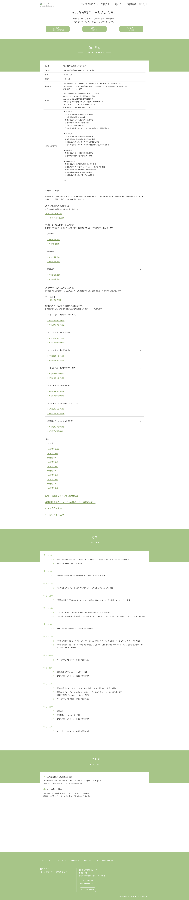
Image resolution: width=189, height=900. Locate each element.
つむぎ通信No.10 (53, 449)
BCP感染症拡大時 (53, 508)
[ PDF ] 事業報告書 (53, 261)
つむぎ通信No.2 (52, 484)
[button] (58, 29)
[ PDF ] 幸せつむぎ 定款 (53, 213)
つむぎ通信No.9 (52, 453)
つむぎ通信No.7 (52, 462)
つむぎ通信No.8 (52, 458)
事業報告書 (55, 239)
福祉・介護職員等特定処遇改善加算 (61, 496)
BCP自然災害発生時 (54, 515)
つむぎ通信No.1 (52, 488)
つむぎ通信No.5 (52, 471)
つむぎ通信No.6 (52, 466)
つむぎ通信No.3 (52, 479)
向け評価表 (60, 342)
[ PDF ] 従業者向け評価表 (55, 325)
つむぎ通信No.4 (52, 475)
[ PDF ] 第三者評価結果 (53, 300)
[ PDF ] (49, 239)
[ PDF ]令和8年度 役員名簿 (54, 218)
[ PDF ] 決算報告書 (53, 257)
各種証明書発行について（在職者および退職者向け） (70, 502)
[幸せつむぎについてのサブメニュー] (97, 4)
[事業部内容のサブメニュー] (111, 4)
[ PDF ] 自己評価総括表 (55, 431)
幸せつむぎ (131, 896)
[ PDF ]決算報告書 (53, 244)
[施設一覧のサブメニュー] (123, 4)
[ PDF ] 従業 (51, 342)
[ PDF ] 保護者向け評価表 (55, 320)
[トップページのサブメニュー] (52, 860)
